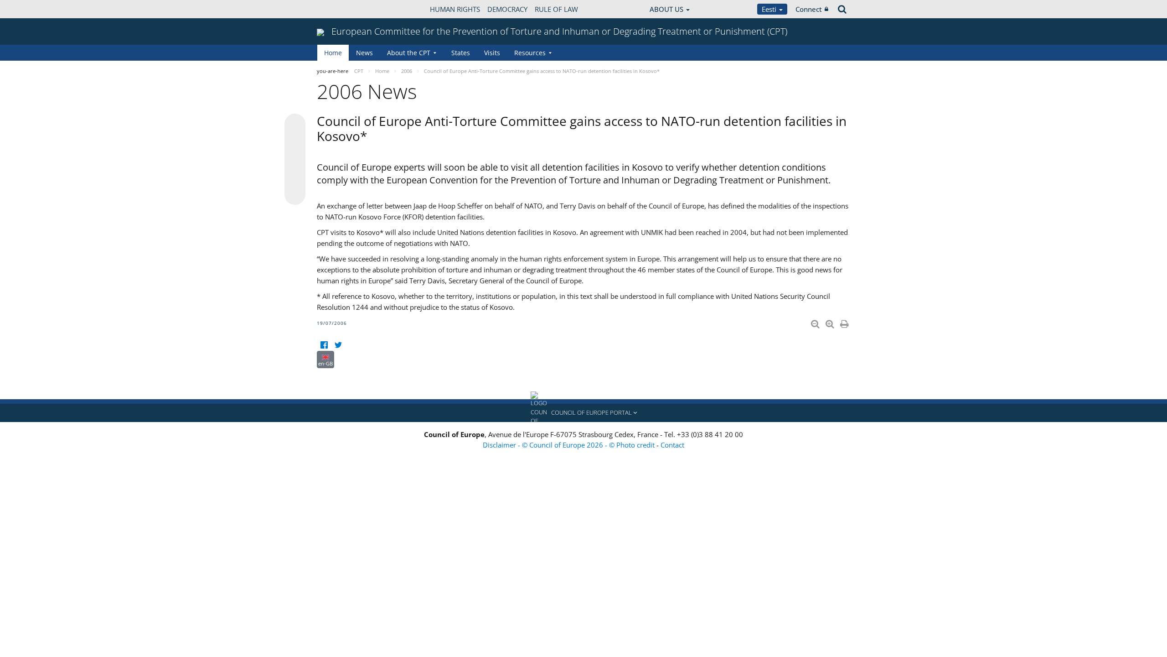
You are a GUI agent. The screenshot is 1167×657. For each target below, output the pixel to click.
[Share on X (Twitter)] (295, 142)
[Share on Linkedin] (295, 177)
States (460, 52)
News (364, 52)
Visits (492, 52)
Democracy (507, 9)
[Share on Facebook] (295, 160)
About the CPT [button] (408, 52)
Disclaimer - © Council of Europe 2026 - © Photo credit (569, 444)
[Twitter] (338, 345)
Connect (808, 9)
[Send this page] (295, 194)
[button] (583, 413)
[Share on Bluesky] (295, 125)
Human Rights (455, 9)
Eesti (770, 9)
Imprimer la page (845, 322)
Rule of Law (556, 9)
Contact (672, 444)
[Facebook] (324, 345)
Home (333, 52)
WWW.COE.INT (339, 9)
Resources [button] (530, 52)
